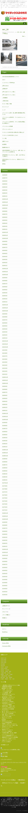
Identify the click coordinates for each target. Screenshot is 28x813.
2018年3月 (4, 476)
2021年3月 (4, 368)
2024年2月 (4, 262)
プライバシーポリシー (7, 129)
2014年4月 (4, 591)
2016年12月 (5, 513)
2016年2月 (4, 543)
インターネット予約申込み (8, 82)
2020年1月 (4, 410)
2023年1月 (4, 301)
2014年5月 (4, 588)
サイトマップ (5, 106)
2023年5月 (4, 289)
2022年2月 (4, 335)
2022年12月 (5, 304)
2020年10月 (5, 383)
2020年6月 (4, 395)
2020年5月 (4, 398)
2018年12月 (5, 449)
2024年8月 (4, 244)
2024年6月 (4, 250)
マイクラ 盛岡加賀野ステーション (9, 735)
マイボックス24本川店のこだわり (10, 135)
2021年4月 (4, 365)
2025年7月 (4, 214)
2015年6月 (4, 567)
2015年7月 (4, 564)
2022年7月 (4, 319)
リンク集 (4, 138)
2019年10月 (5, 419)
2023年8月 (4, 280)
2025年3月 (4, 226)
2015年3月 (4, 576)
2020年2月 (4, 407)
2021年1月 (4, 374)
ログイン (4, 629)
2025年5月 (4, 220)
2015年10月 (5, 555)
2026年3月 (4, 190)
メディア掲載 (5, 614)
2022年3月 (4, 332)
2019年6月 (4, 431)
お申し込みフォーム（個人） (9, 91)
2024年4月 (4, 256)
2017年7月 (4, 492)
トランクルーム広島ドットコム (9, 738)
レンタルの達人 (4, 752)
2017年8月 (4, 489)
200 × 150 (19, 32)
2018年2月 (4, 480)
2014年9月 (4, 579)
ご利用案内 (4, 97)
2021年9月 (4, 350)
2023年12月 (5, 268)
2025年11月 (5, 202)
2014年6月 (4, 585)
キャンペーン (5, 608)
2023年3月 (4, 295)
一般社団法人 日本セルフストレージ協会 (11, 685)
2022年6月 (4, 323)
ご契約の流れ (5, 100)
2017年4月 (4, 501)
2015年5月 (4, 570)
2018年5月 (4, 470)
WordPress (4, 632)
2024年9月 (4, 241)
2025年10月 (5, 205)
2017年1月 (4, 510)
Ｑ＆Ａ (3, 79)
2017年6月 (4, 495)
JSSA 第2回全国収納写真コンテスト (10, 76)
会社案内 (4, 144)
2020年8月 (4, 389)
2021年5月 (4, 362)
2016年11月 (5, 516)
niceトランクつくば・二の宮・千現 (9, 725)
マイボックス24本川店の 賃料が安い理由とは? (13, 132)
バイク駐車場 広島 (6, 692)
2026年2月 (4, 193)
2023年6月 (4, 286)
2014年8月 (4, 582)
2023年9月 (4, 277)
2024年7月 (4, 247)
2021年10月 (5, 347)
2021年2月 (4, 371)
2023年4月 (4, 292)
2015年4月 (4, 573)
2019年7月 (4, 428)
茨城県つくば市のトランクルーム (9, 723)
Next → (24, 36)
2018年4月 (4, 473)
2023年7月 (4, 283)
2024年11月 (5, 235)
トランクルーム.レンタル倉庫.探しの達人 (10, 749)
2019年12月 (5, 413)
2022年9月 (4, 313)
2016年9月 (4, 522)
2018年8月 (4, 461)
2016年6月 (4, 531)
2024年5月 (4, 253)
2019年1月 (4, 446)
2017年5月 (4, 498)
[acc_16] (9, 44)
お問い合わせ (5, 85)
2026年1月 (4, 196)
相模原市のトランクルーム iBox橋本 (10, 737)
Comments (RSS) (6, 646)
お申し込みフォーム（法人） (9, 94)
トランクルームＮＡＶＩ (6, 759)
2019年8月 (4, 425)
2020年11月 (5, 380)
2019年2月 (4, 443)
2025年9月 (4, 208)
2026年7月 (4, 178)
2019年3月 (4, 440)
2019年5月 (4, 434)
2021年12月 (5, 341)
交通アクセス (5, 141)
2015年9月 (4, 558)
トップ (3, 109)
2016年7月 (4, 528)
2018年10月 (5, 455)
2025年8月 (4, 211)
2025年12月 (5, 199)
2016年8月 (4, 525)
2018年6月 (4, 467)
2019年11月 (5, 416)
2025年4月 (4, 223)
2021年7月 (4, 356)
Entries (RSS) (5, 643)
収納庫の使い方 (6, 147)
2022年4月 (4, 329)
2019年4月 (4, 437)
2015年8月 (4, 561)
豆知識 (3, 617)
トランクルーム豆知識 (7, 126)
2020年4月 (4, 401)
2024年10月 (5, 238)
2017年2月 (4, 507)
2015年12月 (5, 549)
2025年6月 (4, 217)
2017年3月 (4, 504)
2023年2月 (4, 298)
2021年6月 (4, 359)
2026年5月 (4, 184)
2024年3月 (4, 259)
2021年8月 (4, 353)
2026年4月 (4, 187)
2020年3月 (4, 404)
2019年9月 (4, 422)
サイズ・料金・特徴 (7, 103)
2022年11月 (5, 307)
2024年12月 (5, 232)
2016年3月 (4, 540)
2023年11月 (5, 271)
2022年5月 (4, 326)
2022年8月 (4, 316)
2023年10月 (5, 274)
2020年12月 (5, 377)
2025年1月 (4, 229)
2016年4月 (4, 537)
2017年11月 (5, 483)
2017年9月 (4, 486)
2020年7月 (4, 392)
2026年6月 (4, 181)
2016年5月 (4, 534)
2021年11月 (5, 344)
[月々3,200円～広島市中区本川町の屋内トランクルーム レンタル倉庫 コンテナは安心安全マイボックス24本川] (14, 12)
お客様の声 (4, 88)
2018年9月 (4, 458)
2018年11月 (5, 452)
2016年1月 (4, 546)
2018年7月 (4, 464)
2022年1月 (4, 338)
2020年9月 (4, 386)
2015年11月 (5, 552)
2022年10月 (5, 310)
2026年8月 (4, 175)
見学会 (3, 163)
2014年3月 (4, 594)
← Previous (5, 33)
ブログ (3, 611)
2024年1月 (4, 265)
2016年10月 (5, 519)
